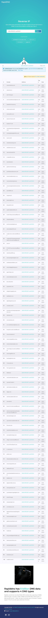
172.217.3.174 (31, 39)
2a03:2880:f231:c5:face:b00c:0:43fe (19, 39)
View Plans (20, 70)
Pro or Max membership (40, 76)
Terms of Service (8, 609)
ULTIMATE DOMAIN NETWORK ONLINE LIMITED (24, 607)
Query (38, 31)
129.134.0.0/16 (20, 42)
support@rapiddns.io (14, 611)
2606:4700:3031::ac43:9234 (28, 85)
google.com (28, 42)
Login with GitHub (32, 68)
